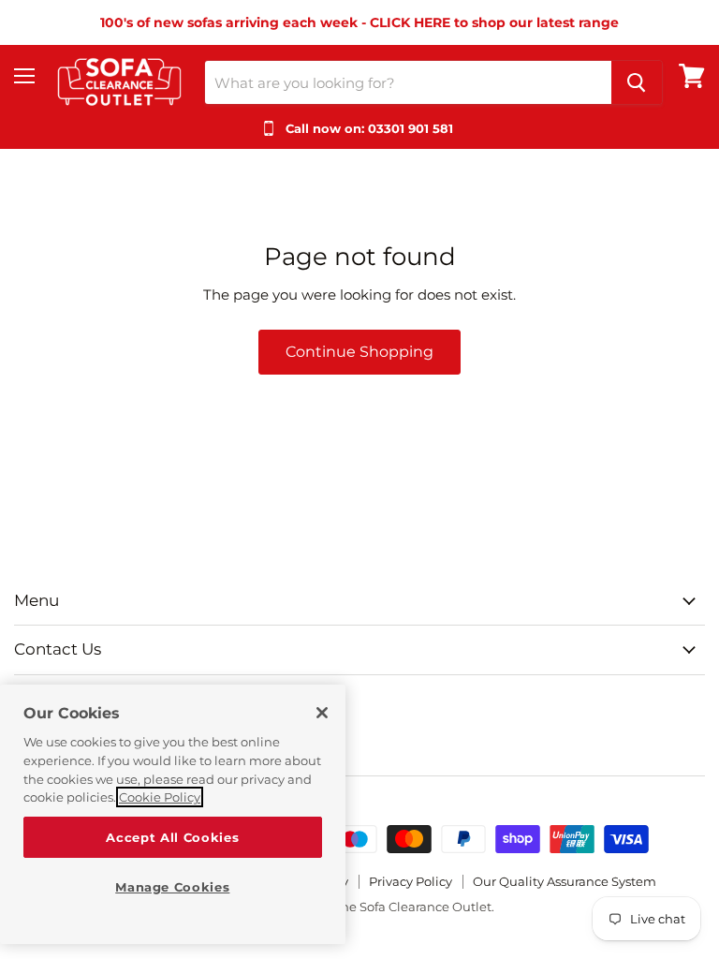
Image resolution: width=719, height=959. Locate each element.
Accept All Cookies (172, 837)
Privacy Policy (410, 881)
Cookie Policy (159, 796)
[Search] (636, 82)
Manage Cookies (172, 886)
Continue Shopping (359, 352)
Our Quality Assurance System (564, 881)
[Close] (322, 712)
